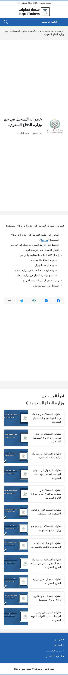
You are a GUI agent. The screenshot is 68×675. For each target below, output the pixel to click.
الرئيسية (60, 31)
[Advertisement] (34, 78)
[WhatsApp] (34, 300)
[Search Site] (6, 22)
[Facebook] (58, 300)
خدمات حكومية (37, 31)
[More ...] (9, 300)
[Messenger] (46, 300)
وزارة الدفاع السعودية (47, 403)
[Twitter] (22, 300)
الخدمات (50, 31)
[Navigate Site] (52, 22)
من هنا (44, 239)
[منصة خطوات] (34, 11)
